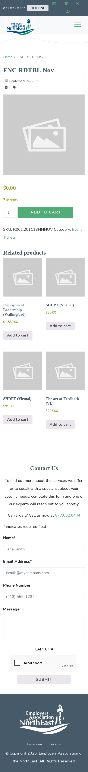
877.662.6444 (14, 8)
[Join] (67, 12)
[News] (53, 4)
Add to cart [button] (17, 335)
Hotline (38, 8)
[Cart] (65, 4)
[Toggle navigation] (77, 25)
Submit (44, 679)
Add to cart (45, 212)
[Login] (76, 4)
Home (7, 57)
